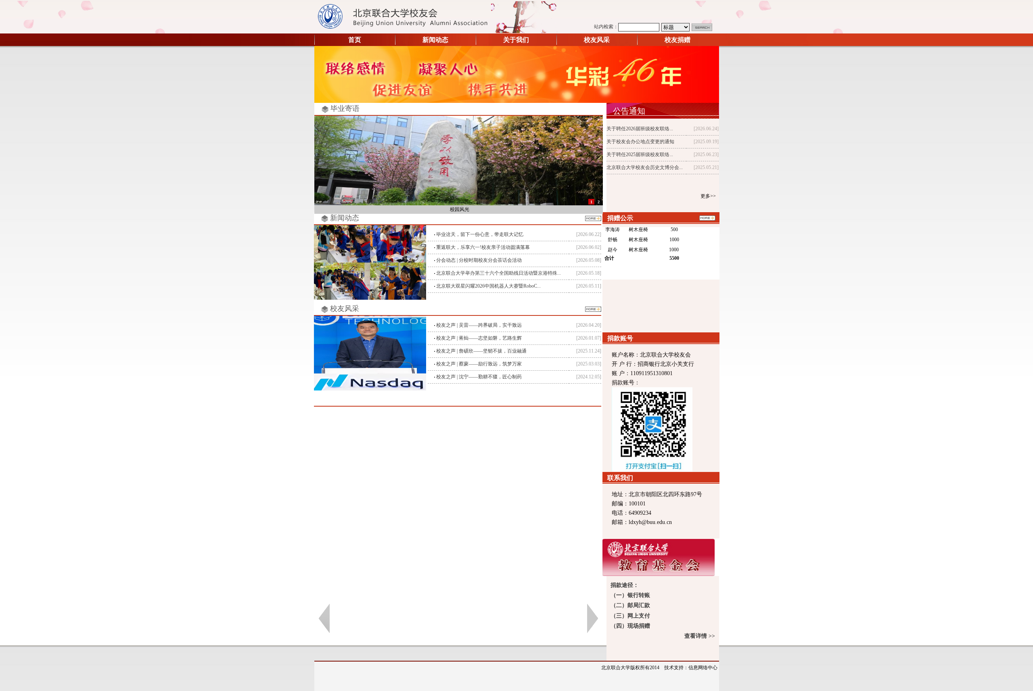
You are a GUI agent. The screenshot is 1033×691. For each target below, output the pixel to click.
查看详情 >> (699, 636)
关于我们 (516, 39)
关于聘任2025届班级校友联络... (639, 154)
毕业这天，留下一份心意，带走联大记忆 (479, 234)
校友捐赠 (677, 39)
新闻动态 (435, 39)
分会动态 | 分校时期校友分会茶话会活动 (479, 260)
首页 (354, 39)
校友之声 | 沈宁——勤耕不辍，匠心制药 (479, 377)
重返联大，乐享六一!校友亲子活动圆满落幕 (483, 247)
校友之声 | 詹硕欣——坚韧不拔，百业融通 (481, 351)
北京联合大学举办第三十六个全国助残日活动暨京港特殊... (498, 273)
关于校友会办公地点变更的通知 (640, 141)
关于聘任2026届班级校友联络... (639, 129)
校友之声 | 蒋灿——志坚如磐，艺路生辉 (479, 338)
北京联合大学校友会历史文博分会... (644, 167)
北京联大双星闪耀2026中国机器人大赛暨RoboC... (488, 286)
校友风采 (597, 39)
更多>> (708, 196)
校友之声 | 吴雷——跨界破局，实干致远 (479, 325)
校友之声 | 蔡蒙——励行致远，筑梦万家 (479, 364)
